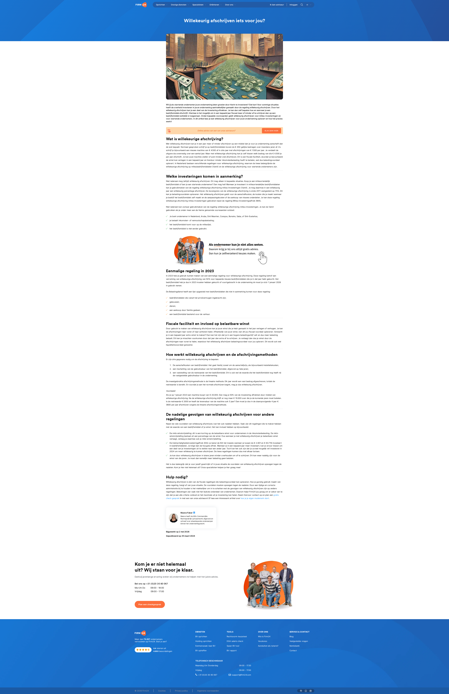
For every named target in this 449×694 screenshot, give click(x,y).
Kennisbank (295, 646)
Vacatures (262, 641)
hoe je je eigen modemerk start (255, 498)
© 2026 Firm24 (142, 691)
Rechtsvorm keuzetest (237, 636)
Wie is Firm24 (264, 636)
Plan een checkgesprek (149, 604)
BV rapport (232, 650)
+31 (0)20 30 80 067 (207, 675)
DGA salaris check (235, 641)
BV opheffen (201, 650)
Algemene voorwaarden (208, 691)
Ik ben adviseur (277, 5)
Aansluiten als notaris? (268, 646)
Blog (292, 636)
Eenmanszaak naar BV (205, 646)
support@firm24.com (241, 675)
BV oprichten (201, 636)
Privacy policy (181, 691)
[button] (207, 631)
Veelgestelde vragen (299, 641)
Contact (293, 650)
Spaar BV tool (233, 646)
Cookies (162, 691)
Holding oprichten (203, 641)
